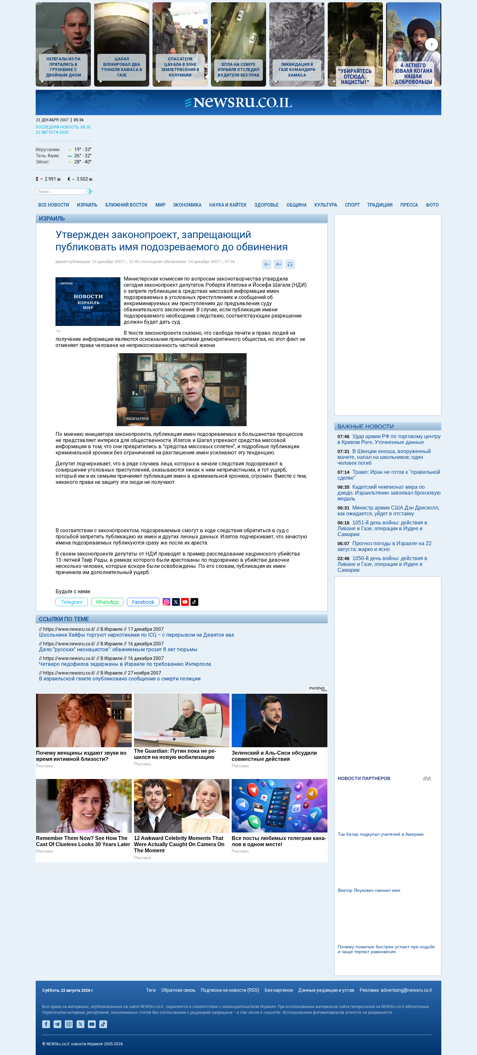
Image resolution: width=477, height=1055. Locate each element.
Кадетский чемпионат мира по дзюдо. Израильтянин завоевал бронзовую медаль (389, 492)
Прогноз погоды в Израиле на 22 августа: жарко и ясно (384, 546)
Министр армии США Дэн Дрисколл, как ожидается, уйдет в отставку (388, 510)
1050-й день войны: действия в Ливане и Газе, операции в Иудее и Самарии (382, 564)
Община (297, 205)
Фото (432, 205)
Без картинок (279, 990)
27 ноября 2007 (144, 673)
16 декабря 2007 (146, 643)
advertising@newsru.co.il (406, 990)
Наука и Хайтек (228, 205)
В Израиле (112, 629)
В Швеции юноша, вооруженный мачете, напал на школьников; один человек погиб (384, 457)
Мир (160, 205)
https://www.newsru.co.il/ (69, 629)
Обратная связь (178, 990)
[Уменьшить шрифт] (267, 264)
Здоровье (266, 205)
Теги (151, 990)
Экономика (187, 205)
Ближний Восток (126, 205)
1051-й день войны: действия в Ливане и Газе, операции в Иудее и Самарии (382, 528)
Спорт (352, 205)
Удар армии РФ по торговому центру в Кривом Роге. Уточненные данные (389, 439)
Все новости (53, 205)
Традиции (380, 205)
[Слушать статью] (296, 264)
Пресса (409, 205)
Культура (325, 205)
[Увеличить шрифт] (278, 264)
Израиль (87, 205)
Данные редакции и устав (326, 990)
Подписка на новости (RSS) (230, 990)
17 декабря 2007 (146, 629)
